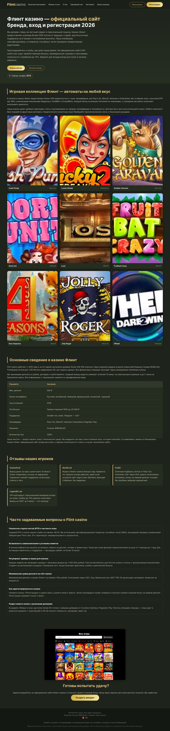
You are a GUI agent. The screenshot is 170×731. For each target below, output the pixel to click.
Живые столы (54, 4)
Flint (16, 4)
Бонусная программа (36, 4)
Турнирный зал (76, 4)
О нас (65, 4)
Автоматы (90, 4)
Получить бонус (35, 68)
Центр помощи (103, 4)
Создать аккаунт (85, 697)
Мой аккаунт (137, 5)
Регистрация (154, 5)
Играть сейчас (16, 68)
